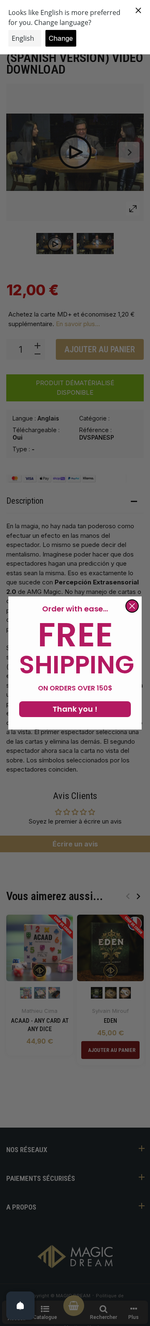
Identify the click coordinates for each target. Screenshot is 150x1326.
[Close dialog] (132, 606)
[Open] (20, 1305)
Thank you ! (75, 709)
